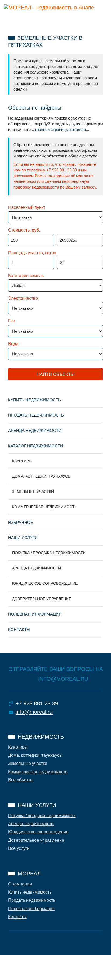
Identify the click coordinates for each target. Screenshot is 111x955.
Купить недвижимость (34, 400)
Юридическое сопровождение (45, 583)
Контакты (19, 629)
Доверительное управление (41, 599)
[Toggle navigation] (11, 18)
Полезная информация (35, 614)
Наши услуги (23, 537)
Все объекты (20, 780)
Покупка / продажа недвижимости (49, 553)
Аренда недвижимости (34, 430)
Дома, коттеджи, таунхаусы (41, 476)
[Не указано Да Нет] (32, 310)
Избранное (20, 522)
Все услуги (19, 848)
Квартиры (22, 461)
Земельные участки (33, 491)
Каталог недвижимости (35, 446)
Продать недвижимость (36, 415)
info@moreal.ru (34, 712)
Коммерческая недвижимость (44, 507)
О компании (20, 884)
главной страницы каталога (60, 129)
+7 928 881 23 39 (37, 703)
